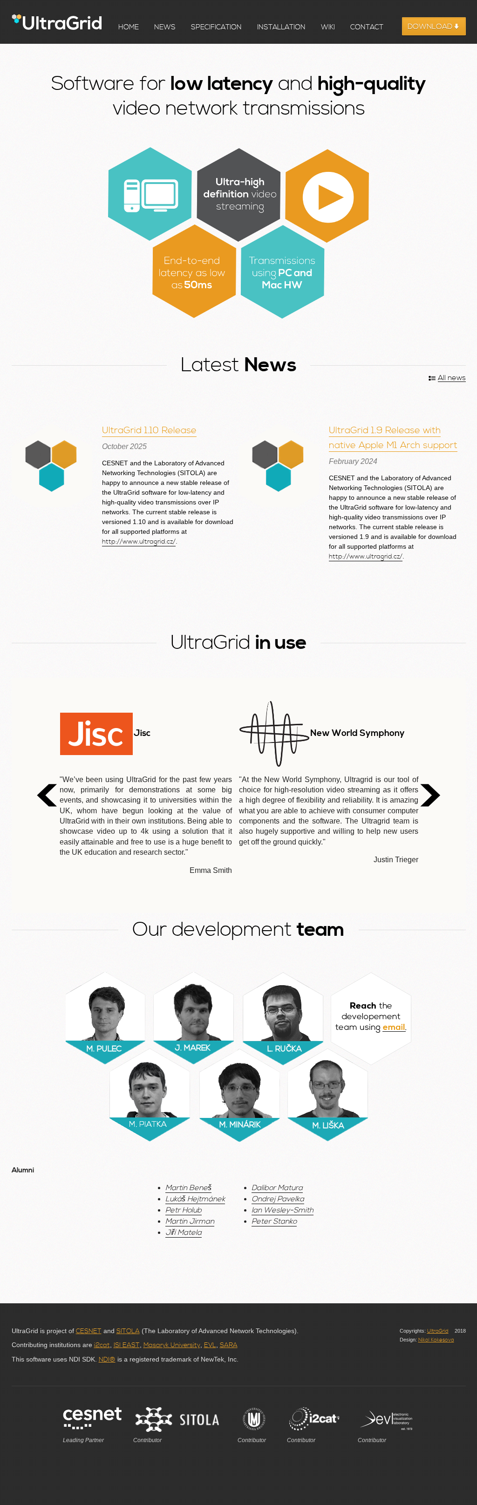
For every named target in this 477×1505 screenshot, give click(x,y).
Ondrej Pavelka (278, 1199)
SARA (229, 1345)
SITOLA (128, 1331)
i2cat (102, 1345)
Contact (366, 27)
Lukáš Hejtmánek (195, 1199)
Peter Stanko (274, 1221)
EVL (210, 1345)
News (165, 27)
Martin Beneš (188, 1187)
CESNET (89, 1331)
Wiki (328, 27)
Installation (281, 27)
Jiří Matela (183, 1232)
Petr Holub (183, 1210)
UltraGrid (438, 1331)
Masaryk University (171, 1345)
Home (128, 27)
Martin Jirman (189, 1221)
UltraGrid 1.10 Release (149, 430)
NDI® (107, 1359)
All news (452, 378)
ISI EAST (127, 1345)
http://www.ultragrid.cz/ (139, 542)
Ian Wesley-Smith (282, 1210)
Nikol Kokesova (436, 1340)
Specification (216, 27)
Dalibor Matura (277, 1187)
